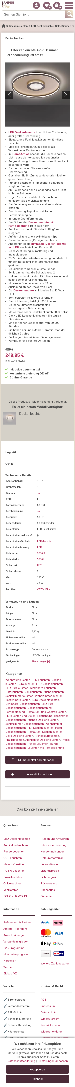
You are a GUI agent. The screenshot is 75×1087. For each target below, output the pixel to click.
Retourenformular (52, 857)
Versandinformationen (39, 774)
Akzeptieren (37, 1069)
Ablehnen (38, 1078)
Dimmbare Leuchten (43, 687)
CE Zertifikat (43, 589)
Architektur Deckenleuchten (42, 739)
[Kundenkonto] (36, 5)
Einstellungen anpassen (53, 1060)
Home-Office (20, 153)
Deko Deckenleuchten (19, 735)
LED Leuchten (41, 679)
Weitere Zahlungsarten (55, 963)
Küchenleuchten (53, 691)
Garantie (46, 896)
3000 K (41, 553)
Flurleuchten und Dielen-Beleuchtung (28, 715)
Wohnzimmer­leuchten (49, 695)
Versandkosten (50, 864)
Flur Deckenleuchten (40, 727)
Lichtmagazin (49, 877)
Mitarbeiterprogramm (16, 954)
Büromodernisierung (53, 845)
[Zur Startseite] (3, 26)
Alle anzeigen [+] (41, 661)
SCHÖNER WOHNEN (17, 896)
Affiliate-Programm (15, 928)
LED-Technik (44, 541)
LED (39, 547)
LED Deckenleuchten (49, 683)
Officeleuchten (12, 883)
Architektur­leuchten (47, 735)
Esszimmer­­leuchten (17, 699)
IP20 (39, 565)
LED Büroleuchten (16, 687)
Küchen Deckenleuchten (42, 719)
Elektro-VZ (10, 973)
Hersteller (9, 960)
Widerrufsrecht (50, 1018)
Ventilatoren (10, 889)
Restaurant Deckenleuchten (45, 731)
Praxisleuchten (14, 739)
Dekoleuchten (33, 691)
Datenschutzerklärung (21, 1060)
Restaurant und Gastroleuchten (46, 711)
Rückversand (49, 883)
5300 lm (41, 559)
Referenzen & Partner (17, 922)
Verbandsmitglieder (15, 941)
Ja (38, 493)
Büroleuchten (26, 683)
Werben (8, 967)
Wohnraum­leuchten (17, 679)
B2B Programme (13, 947)
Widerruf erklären (52, 1031)
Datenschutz (48, 1012)
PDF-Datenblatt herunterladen (35, 759)
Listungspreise (50, 870)
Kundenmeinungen (53, 851)
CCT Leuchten (12, 857)
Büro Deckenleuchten (45, 699)
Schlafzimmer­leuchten (19, 695)
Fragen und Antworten (55, 838)
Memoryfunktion (13, 864)
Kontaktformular (51, 1025)
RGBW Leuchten (14, 870)
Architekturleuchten (15, 845)
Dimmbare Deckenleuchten (22, 703)
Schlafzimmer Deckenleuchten (24, 723)
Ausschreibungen (14, 935)
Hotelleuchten (14, 691)
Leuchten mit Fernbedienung (45, 747)
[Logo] (8, 5)
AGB (43, 999)
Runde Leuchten (37, 743)
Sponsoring (48, 889)
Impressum (48, 1006)
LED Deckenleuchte (21, 132)
